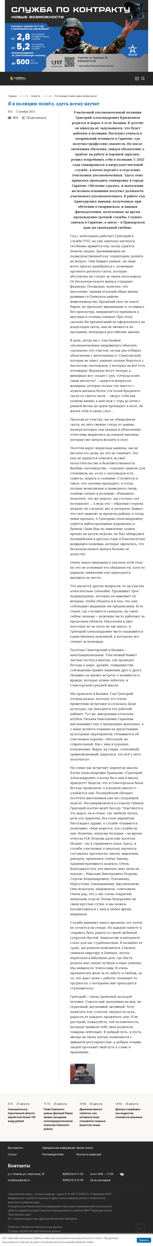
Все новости (15, 1147)
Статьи (12, 1154)
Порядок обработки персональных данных (34, 1231)
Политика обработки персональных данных (35, 1226)
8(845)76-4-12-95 (73, 1180)
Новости (35, 96)
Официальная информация (59, 1147)
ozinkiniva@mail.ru (19, 1180)
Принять (144, 1240)
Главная (12, 96)
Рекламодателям (52, 1154)
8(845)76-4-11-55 (73, 1174)
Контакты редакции (88, 1154)
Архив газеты (84, 1147)
